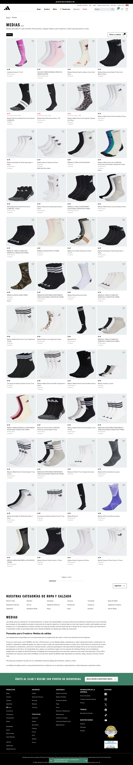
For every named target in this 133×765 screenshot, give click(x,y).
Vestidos (29, 601)
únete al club (120, 5)
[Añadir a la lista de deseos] (32, 41)
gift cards (113, 5)
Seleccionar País (97, 757)
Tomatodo (91, 601)
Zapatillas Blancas (53, 605)
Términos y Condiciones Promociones (66, 757)
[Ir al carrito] (126, 9)
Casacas (70, 601)
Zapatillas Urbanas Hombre (114, 605)
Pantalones (71, 605)
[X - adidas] (115, 704)
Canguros (91, 605)
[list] (57, 34)
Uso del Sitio (107, 757)
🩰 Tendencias (65, 9)
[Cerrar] (51, 760)
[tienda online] (7, 8)
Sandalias (50, 601)
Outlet (85, 9)
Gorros (29, 605)
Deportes (76, 9)
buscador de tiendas (82, 5)
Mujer (39, 9)
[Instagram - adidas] (115, 699)
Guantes (90, 609)
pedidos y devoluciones (103, 5)
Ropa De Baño (113, 601)
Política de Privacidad (85, 757)
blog (90, 5)
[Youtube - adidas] (115, 720)
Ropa (48, 609)
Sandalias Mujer (32, 609)
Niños (55, 9)
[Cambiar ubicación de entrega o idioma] (127, 5)
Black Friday (10, 601)
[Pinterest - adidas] (115, 710)
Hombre (47, 9)
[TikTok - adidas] (115, 715)
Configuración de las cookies (30, 757)
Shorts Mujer (112, 609)
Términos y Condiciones (47, 757)
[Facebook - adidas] (115, 694)
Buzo (69, 609)
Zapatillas (9, 609)
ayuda (94, 5)
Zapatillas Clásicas (12, 605)
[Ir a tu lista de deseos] (122, 9)
